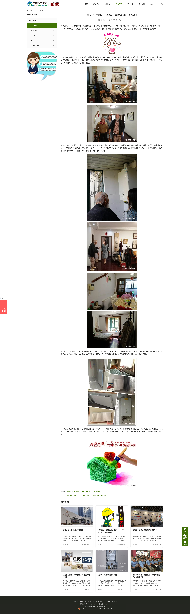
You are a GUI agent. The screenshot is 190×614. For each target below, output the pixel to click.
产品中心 (96, 4)
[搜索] (162, 4)
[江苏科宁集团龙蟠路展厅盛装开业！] (147, 516)
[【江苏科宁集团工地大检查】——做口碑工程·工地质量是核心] (112, 516)
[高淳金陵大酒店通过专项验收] (77, 516)
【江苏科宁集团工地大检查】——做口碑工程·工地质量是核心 (111, 531)
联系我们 (153, 4)
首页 (86, 4)
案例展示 (108, 4)
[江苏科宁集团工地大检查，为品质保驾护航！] (77, 561)
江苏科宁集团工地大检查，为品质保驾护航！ (76, 576)
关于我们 (141, 4)
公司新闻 (103, 20)
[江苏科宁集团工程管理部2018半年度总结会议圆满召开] (147, 561)
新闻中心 (119, 4)
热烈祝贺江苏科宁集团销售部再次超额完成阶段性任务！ (87, 495)
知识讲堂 (34, 40)
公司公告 (34, 35)
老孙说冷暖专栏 (36, 45)
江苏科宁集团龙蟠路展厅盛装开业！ (145, 530)
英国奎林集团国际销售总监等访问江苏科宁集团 (83, 491)
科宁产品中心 (33, 20)
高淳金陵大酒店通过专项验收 (73, 530)
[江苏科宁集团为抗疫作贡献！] (112, 561)
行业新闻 (34, 30)
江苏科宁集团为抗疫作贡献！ (108, 575)
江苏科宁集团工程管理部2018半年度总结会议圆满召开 (146, 576)
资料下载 (130, 4)
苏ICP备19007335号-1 (105, 608)
